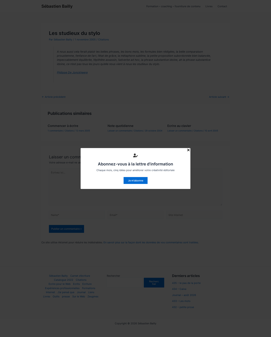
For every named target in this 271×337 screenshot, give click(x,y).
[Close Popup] (188, 150)
